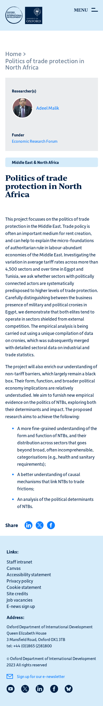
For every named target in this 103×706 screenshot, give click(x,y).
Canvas (14, 568)
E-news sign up (21, 606)
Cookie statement (24, 587)
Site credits (17, 593)
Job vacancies (19, 600)
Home (13, 53)
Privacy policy (20, 581)
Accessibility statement (29, 574)
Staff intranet (19, 562)
